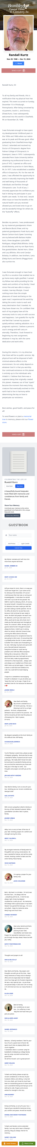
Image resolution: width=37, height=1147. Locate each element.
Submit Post (18, 548)
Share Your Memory (12, 515)
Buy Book (20, 486)
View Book (9, 486)
